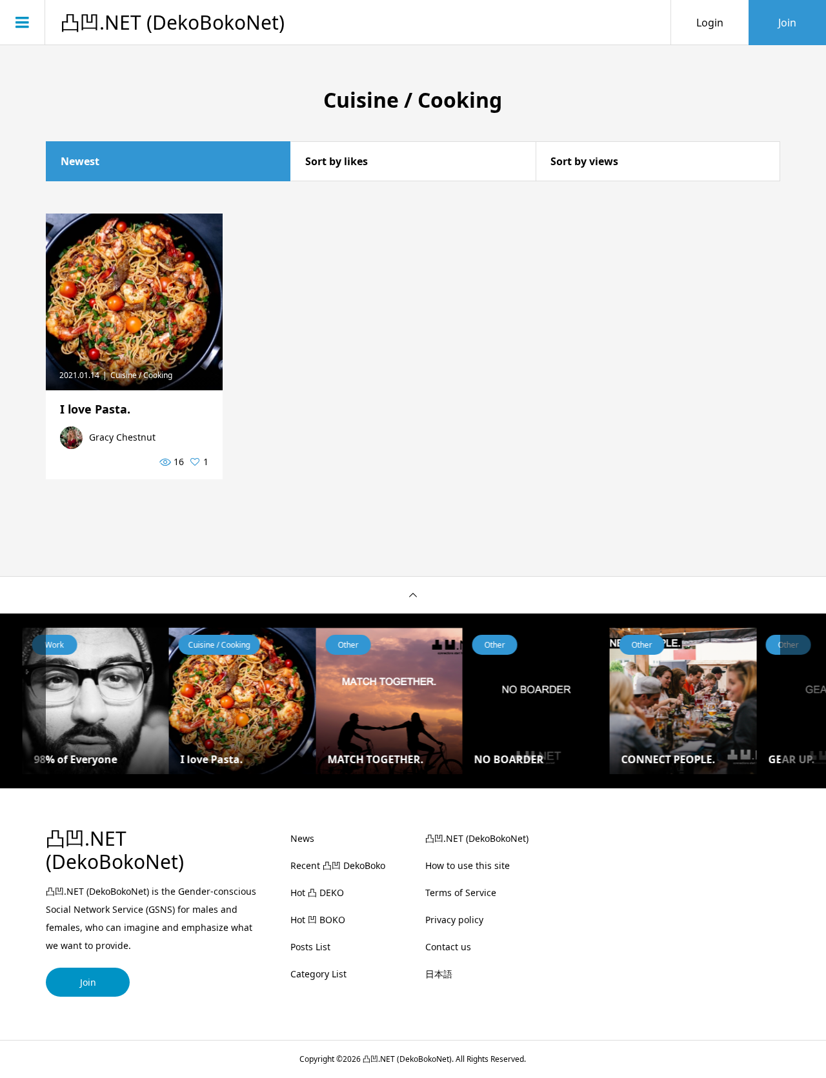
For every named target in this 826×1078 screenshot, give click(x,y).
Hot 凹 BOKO (317, 919)
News (302, 838)
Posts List (310, 947)
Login (709, 22)
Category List (318, 974)
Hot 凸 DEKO (317, 892)
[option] (141, 701)
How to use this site (467, 865)
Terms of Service (460, 892)
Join (787, 22)
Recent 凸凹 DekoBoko (337, 865)
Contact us (448, 947)
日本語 (438, 974)
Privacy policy (454, 919)
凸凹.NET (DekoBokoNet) (173, 22)
